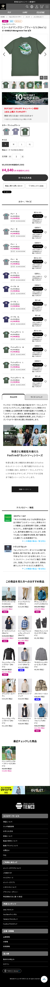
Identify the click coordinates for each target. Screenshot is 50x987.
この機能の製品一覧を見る (35, 541)
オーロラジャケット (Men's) (8, 632)
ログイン (6, 964)
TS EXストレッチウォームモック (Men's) (41, 664)
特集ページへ (24, 489)
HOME (3, 17)
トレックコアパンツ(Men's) (24, 602)
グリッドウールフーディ (8, 695)
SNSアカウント (8, 909)
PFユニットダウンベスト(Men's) (24, 719)
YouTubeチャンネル (10, 914)
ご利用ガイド (7, 873)
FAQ (4, 855)
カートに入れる (25, 177)
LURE (25, 12)
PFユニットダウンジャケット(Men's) (41, 602)
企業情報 (6, 937)
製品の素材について (10, 841)
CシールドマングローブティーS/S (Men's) (9, 763)
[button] (4, 54)
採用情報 (6, 946)
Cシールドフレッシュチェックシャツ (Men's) (24, 633)
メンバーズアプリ (9, 882)
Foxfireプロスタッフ (10, 924)
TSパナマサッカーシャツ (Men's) (24, 663)
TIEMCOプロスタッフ (10, 919)
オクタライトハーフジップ (24, 695)
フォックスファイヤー (15, 17)
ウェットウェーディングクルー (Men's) (8, 664)
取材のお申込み (8, 959)
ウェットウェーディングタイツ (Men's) (8, 720)
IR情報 (5, 941)
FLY (9, 12)
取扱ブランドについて (10, 845)
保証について (7, 822)
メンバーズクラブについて (12, 868)
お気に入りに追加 (37, 186)
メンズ (28, 17)
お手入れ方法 (8, 831)
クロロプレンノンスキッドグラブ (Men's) (41, 633)
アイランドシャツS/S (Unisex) (8, 602)
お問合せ (6, 850)
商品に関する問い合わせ (14, 186)
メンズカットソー (39, 17)
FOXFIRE (41, 12)
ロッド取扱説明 (8, 826)
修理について (7, 836)
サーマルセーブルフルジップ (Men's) (40, 720)
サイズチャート (8, 877)
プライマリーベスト (41, 694)
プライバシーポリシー (10, 892)
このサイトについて (10, 887)
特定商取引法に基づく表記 (12, 896)
